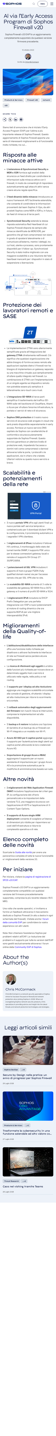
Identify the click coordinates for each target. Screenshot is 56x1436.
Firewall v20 (32, 100)
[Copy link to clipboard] (5, 120)
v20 (5, 105)
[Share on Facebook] (21, 120)
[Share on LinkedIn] (16, 120)
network (46, 100)
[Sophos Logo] (12, 4)
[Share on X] (10, 120)
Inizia (43, 4)
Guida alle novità (23, 852)
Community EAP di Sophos (28, 947)
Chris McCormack (32, 62)
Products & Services (13, 100)
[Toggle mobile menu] (51, 3)
